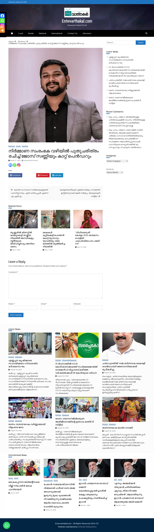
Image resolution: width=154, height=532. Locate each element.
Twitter (29, 175)
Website (77, 304)
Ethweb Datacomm (86, 526)
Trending (25, 146)
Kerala (31, 33)
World (16, 478)
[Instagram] (18, 165)
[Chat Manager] (6, 525)
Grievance (87, 33)
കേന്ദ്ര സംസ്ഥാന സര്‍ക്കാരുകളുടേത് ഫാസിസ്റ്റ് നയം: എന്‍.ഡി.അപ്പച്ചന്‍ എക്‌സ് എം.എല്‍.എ (29, 193)
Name (11, 304)
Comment (13, 272)
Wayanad (18, 357)
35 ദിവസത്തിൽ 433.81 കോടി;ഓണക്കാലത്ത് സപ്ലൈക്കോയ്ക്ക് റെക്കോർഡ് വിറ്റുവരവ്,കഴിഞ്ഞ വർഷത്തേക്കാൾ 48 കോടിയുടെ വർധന (76, 368)
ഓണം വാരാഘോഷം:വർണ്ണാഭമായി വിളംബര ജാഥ (26, 426)
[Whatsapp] (14, 165)
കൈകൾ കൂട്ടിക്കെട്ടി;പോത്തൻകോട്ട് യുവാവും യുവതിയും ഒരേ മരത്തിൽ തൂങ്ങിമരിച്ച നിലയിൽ (54, 239)
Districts (11, 357)
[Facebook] (10, 165)
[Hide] (1, 35)
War (80, 479)
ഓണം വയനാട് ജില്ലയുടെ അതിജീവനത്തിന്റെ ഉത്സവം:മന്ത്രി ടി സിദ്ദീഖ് (125, 100)
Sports (10, 478)
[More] (2, 30)
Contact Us (72, 33)
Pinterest (43, 175)
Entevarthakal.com (77, 21)
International (56, 33)
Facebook (16, 175)
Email (44, 304)
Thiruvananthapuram (69, 360)
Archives (110, 169)
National (42, 33)
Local (20, 33)
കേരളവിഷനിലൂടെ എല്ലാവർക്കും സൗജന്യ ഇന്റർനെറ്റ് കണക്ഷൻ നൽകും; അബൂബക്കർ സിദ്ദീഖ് (80, 193)
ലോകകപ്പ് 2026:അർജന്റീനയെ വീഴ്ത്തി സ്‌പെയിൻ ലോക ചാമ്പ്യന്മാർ (24, 485)
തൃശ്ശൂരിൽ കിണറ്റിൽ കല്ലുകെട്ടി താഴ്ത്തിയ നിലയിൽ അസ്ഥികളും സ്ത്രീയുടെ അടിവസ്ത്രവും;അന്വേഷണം (22, 239)
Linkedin (57, 175)
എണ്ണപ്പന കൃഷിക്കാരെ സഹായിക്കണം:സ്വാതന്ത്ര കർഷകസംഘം (121, 60)
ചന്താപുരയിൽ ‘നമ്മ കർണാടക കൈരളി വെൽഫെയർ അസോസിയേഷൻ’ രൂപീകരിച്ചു (126, 83)
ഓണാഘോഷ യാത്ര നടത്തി (117, 427)
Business (11, 146)
